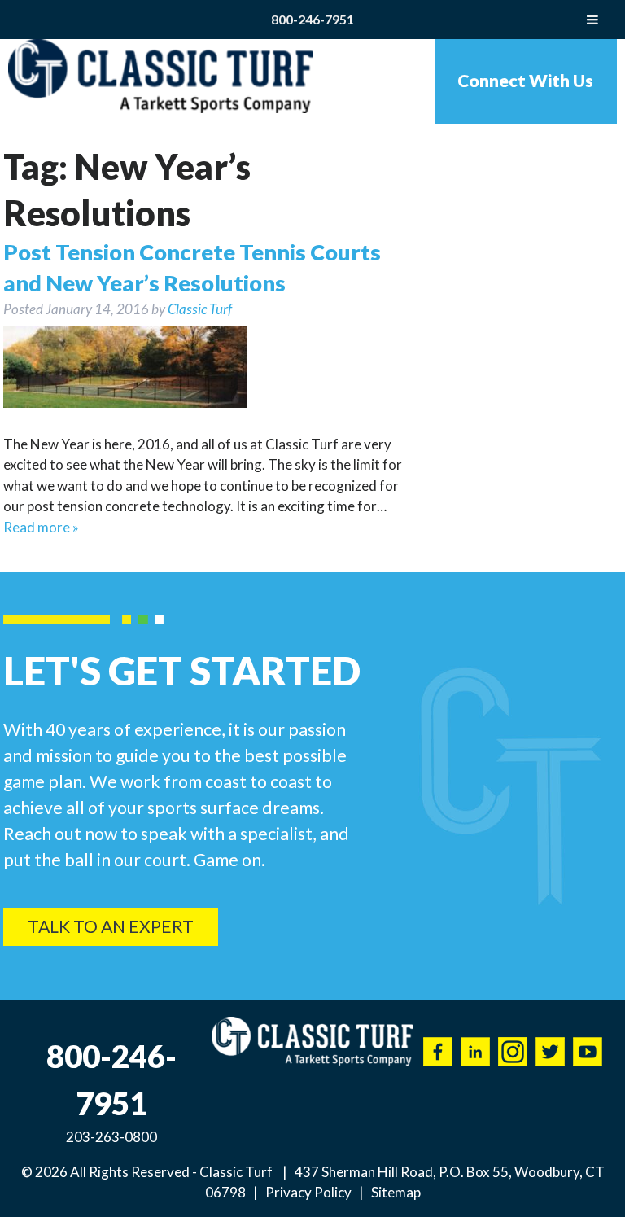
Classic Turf (200, 308)
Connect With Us (525, 80)
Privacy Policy (308, 1192)
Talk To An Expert (111, 926)
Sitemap (396, 1192)
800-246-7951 (312, 19)
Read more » (41, 527)
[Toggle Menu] (592, 19)
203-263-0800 (111, 1136)
